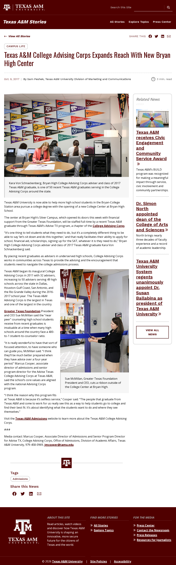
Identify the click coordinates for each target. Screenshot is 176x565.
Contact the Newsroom (153, 530)
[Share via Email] (169, 36)
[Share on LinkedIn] (163, 36)
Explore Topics (139, 21)
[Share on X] (156, 36)
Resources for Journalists (154, 540)
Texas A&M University (67, 561)
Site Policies (98, 561)
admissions (20, 478)
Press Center (162, 21)
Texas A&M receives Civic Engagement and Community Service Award (151, 145)
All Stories (117, 21)
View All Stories (19, 36)
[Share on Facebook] (150, 36)
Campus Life (16, 46)
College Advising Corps (108, 226)
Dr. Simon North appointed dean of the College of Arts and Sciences (152, 217)
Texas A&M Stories (24, 22)
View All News (152, 332)
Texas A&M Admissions (31, 418)
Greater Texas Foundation (22, 311)
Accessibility (122, 561)
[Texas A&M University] (23, 532)
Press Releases (147, 535)
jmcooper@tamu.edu (59, 445)
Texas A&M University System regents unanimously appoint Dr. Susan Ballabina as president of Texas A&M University (149, 287)
